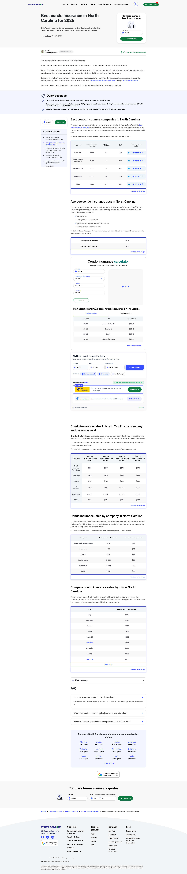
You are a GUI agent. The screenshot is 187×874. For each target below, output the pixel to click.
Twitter (47, 837)
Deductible (78, 290)
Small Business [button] (103, 4)
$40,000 (78, 279)
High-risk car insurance (75, 844)
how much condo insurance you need (102, 81)
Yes (95, 798)
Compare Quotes (151, 4)
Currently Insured (89, 374)
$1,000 (77, 293)
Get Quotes (133, 399)
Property (94, 837)
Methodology (50, 166)
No (103, 798)
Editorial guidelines (115, 842)
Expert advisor (114, 838)
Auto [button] (64, 4)
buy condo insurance (130, 81)
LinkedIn (52, 837)
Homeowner (104, 374)
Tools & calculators (73, 837)
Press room (113, 845)
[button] (136, 4)
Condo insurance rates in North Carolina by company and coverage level (55, 150)
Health (93, 841)
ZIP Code (75, 363)
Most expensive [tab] (91, 313)
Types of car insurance (75, 841)
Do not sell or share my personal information (133, 840)
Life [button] (91, 4)
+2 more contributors (65, 51)
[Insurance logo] (35, 4)
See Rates (133, 389)
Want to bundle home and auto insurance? (103, 794)
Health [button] (83, 4)
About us (112, 831)
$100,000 (78, 286)
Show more (108, 664)
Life (92, 845)
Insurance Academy (121, 4)
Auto (92, 834)
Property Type (109, 363)
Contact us (112, 835)
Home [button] (73, 4)
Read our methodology (138, 191)
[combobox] (89, 279)
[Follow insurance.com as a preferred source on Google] (108, 774)
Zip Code (70, 794)
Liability (77, 283)
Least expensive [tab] (126, 313)
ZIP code (77, 269)
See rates (60, 122)
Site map (70, 848)
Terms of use (130, 835)
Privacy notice (131, 831)
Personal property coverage (82, 276)
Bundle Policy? (119, 374)
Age (90, 363)
